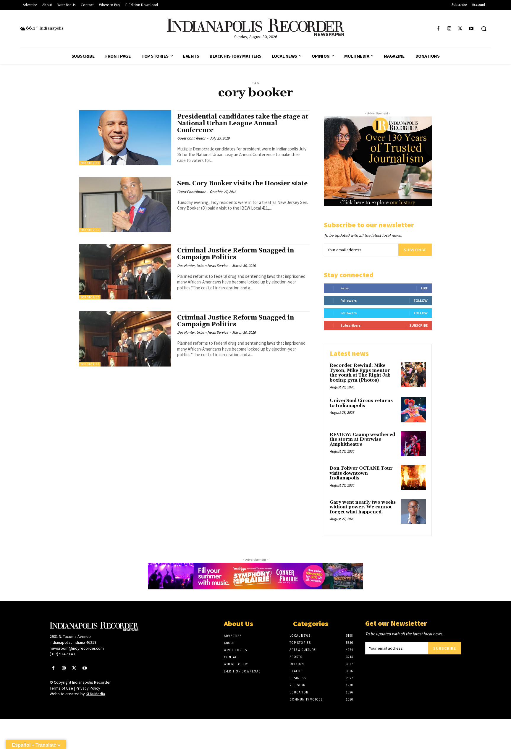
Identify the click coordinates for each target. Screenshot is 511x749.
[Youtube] (471, 29)
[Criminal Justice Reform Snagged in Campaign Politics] (125, 271)
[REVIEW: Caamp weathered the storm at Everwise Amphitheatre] (413, 443)
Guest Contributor (191, 138)
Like (424, 288)
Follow (421, 300)
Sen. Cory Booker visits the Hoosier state (242, 183)
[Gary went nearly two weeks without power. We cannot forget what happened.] (413, 511)
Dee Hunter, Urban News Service (202, 265)
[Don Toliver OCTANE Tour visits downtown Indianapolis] (413, 477)
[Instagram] (449, 29)
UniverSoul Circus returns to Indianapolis (361, 403)
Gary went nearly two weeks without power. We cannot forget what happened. (363, 507)
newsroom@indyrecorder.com (77, 648)
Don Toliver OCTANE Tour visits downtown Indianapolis (361, 473)
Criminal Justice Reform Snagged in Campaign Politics (235, 254)
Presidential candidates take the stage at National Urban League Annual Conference (242, 123)
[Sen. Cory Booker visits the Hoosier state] (125, 204)
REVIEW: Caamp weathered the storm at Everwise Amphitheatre (362, 439)
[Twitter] (460, 29)
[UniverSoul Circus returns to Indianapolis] (413, 409)
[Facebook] (438, 29)
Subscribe (415, 249)
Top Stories (89, 163)
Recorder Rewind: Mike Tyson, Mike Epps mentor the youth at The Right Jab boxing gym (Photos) (360, 373)
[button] (484, 29)
